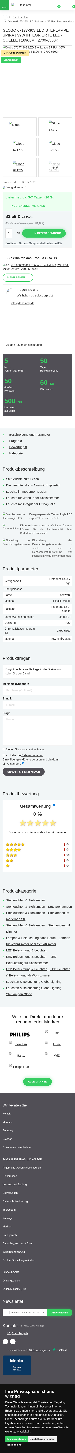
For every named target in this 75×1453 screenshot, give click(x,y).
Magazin (7, 1122)
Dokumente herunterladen (17, 1147)
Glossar (7, 1138)
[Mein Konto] (64, 5)
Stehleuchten (20, 17)
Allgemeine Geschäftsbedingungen (22, 1167)
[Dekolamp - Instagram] (13, 1341)
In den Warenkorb (47, 233)
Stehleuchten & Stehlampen (25, 900)
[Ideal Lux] (20, 1046)
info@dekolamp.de (22, 303)
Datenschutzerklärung (15, 1201)
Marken (7, 1226)
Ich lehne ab (14, 1444)
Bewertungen (10, 1192)
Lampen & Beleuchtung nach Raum (31, 938)
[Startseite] (5, 17)
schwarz (65, 594)
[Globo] (20, 126)
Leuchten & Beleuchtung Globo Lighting (33, 981)
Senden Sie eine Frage (23, 771)
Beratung (8, 1130)
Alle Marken (37, 1081)
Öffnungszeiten (11, 1280)
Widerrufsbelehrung (14, 1251)
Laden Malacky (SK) (14, 1288)
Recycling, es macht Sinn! (17, 1243)
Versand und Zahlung (15, 1184)
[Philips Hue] (20, 1068)
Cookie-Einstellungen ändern (19, 1260)
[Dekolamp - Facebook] (5, 1341)
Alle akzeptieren (16, 1439)
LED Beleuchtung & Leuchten (26, 950)
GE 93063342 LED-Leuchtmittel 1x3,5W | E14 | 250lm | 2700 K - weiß (40, 267)
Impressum (9, 1209)
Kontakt (7, 1113)
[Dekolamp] (24, 5)
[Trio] (55, 1034)
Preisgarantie (10, 1235)
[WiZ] (55, 1057)
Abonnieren (59, 1312)
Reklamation (10, 1175)
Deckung (10, 622)
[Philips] (20, 1034)
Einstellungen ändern (42, 1439)
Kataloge (8, 1218)
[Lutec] (55, 1046)
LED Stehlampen (60, 906)
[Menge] (10, 233)
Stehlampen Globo (19, 994)
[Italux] (20, 1057)
